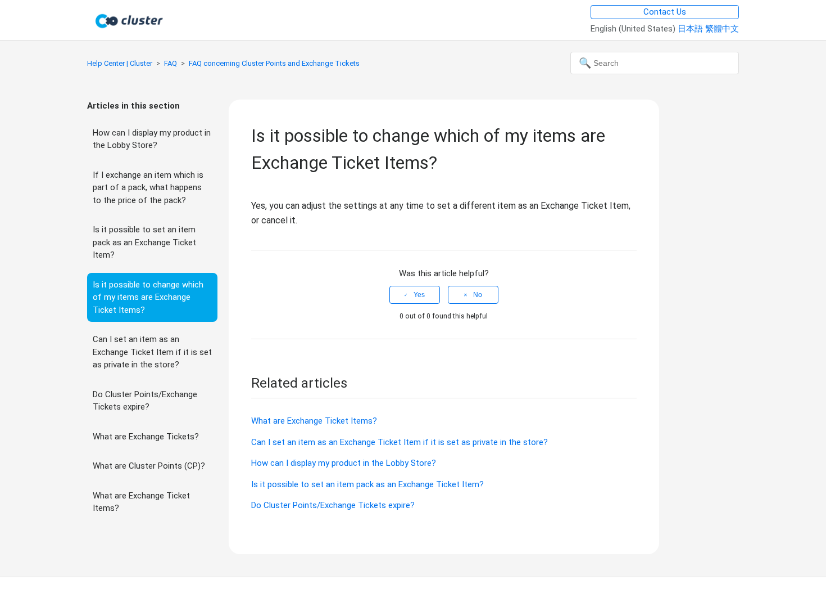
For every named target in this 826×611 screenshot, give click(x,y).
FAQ (170, 63)
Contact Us (664, 12)
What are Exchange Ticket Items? (141, 502)
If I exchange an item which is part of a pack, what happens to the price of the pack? (148, 187)
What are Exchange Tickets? (146, 437)
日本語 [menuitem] (691, 29)
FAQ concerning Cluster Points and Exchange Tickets (274, 63)
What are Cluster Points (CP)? (149, 466)
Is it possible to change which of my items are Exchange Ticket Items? (148, 297)
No (477, 295)
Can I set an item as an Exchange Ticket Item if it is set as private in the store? (152, 352)
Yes (419, 295)
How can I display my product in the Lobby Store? (152, 139)
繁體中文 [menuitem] (722, 29)
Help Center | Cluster (119, 63)
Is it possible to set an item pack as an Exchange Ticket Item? (144, 242)
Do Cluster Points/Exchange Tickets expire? (145, 400)
